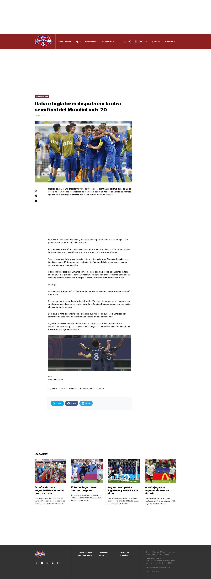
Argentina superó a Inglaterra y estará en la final (123, 490)
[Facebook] (130, 41)
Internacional (42, 96)
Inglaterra (52, 388)
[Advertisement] (105, 17)
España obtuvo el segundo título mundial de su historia (49, 490)
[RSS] (146, 41)
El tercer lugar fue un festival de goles (84, 489)
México (72, 388)
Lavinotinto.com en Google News (84, 554)
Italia (63, 388)
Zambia (100, 388)
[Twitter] (125, 41)
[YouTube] (141, 41)
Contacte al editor (104, 554)
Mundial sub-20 (86, 388)
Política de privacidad (124, 554)
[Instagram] (136, 41)
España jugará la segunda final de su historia (157, 490)
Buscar (156, 41)
